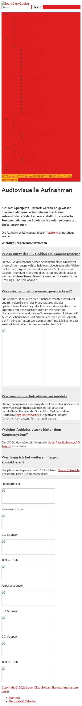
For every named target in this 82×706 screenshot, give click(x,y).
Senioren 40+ (33, 68)
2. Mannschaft (33, 54)
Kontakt (14, 169)
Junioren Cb (32, 93)
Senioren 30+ (33, 65)
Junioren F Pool (34, 108)
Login (5, 691)
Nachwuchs (24, 28)
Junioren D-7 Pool (36, 101)
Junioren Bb (32, 86)
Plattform (52, 232)
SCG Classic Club (35, 162)
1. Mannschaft (26, 25)
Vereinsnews (25, 32)
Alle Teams (24, 43)
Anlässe (14, 166)
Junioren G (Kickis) (36, 111)
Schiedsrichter (33, 137)
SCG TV (22, 18)
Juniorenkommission (37, 133)
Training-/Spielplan (29, 36)
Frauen (28, 57)
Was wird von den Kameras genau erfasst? (37, 291)
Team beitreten (27, 115)
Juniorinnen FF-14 (36, 79)
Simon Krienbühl (69, 470)
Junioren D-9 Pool (36, 97)
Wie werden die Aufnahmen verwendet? (34, 395)
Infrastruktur (25, 140)
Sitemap (56, 687)
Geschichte (24, 144)
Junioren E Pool (34, 104)
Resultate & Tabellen (30, 21)
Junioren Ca (32, 90)
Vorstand (23, 126)
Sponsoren (24, 151)
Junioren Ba (32, 83)
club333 (29, 158)
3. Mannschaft (33, 61)
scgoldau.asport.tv (27, 414)
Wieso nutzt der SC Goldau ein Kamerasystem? (41, 253)
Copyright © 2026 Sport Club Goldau (26, 687)
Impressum (70, 687)
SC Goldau (24, 122)
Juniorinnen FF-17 (36, 75)
